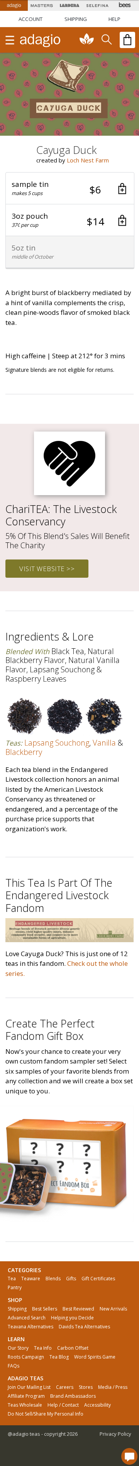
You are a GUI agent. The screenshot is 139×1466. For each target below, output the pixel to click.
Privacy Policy (115, 1433)
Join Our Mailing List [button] (29, 1387)
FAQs (13, 1366)
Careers (64, 1387)
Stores (86, 1387)
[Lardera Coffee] (69, 5)
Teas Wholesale (25, 1405)
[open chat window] (129, 1456)
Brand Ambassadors (73, 1396)
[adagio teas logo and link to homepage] (40, 40)
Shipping (17, 1309)
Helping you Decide (72, 1318)
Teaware (30, 1278)
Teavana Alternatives (30, 1327)
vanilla (104, 742)
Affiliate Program (26, 1396)
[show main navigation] (9, 40)
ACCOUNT (30, 19)
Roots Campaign (26, 1357)
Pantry (15, 1287)
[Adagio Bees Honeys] (125, 5)
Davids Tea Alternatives (84, 1327)
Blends (53, 1278)
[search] (106, 40)
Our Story (18, 1348)
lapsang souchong (56, 742)
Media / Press (112, 1387)
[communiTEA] (87, 40)
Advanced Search (27, 1318)
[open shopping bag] (127, 40)
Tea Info (43, 1348)
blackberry (23, 752)
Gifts (71, 1278)
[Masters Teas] (42, 5)
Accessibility (97, 1405)
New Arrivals (113, 1309)
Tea (12, 1278)
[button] (70, 188)
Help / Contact (63, 1405)
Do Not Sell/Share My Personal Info (45, 1414)
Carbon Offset (72, 1348)
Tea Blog (59, 1357)
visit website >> (47, 568)
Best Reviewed (78, 1309)
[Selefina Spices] (97, 5)
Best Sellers (44, 1309)
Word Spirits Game (94, 1357)
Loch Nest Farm (88, 160)
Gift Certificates (98, 1278)
